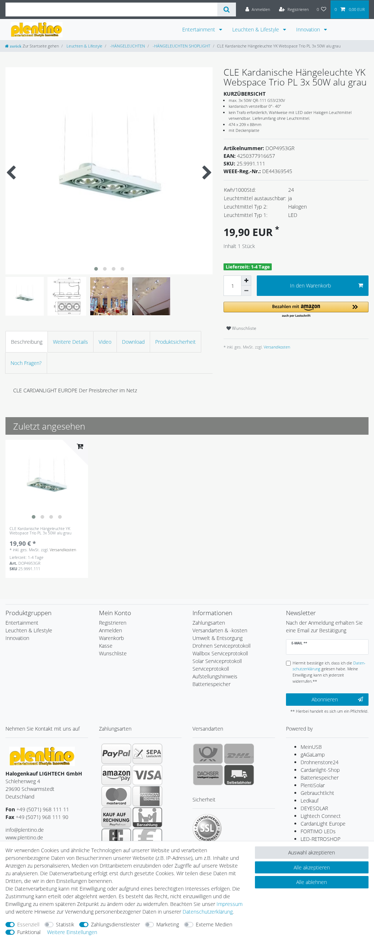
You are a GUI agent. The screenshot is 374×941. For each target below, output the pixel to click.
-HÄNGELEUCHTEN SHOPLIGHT (181, 46)
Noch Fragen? (26, 362)
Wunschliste (243, 328)
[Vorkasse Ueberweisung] (147, 838)
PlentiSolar (313, 785)
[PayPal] (116, 753)
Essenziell (28, 924)
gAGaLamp (313, 754)
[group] (46, 481)
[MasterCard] (116, 796)
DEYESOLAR (314, 808)
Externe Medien (214, 924)
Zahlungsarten (208, 622)
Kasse (105, 645)
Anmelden (110, 630)
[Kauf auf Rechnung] (116, 817)
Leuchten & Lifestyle (256, 29)
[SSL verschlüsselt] (207, 828)
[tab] (26, 342)
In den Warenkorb (310, 285)
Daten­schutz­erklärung (208, 911)
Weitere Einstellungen (72, 932)
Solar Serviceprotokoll (217, 661)
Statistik (65, 924)
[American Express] (147, 796)
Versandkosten (276, 347)
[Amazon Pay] (116, 774)
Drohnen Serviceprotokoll (221, 645)
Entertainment (199, 29)
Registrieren (112, 622)
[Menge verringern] (246, 291)
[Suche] (226, 9)
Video (105, 341)
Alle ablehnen (311, 882)
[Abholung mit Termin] (239, 774)
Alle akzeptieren (312, 867)
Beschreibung (26, 341)
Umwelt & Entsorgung (217, 638)
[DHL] (239, 753)
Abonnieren (325, 699)
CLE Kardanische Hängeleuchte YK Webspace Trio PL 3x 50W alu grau (40, 531)
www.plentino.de (24, 837)
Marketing (167, 924)
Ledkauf (309, 800)
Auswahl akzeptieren (311, 852)
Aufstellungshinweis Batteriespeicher (214, 680)
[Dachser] (208, 774)
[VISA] (147, 774)
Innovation (308, 29)
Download (133, 341)
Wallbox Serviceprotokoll (220, 653)
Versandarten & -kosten (219, 630)
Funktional (29, 932)
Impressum (230, 903)
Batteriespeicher (320, 777)
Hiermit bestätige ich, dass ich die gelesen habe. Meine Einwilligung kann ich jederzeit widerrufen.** (329, 672)
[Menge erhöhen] (246, 280)
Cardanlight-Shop (320, 769)
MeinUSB (311, 746)
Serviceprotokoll (210, 668)
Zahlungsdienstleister (115, 924)
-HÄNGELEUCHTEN (127, 46)
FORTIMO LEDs (318, 831)
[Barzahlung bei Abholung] (147, 817)
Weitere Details (70, 341)
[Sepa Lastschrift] (147, 753)
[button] (296, 310)
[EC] (116, 838)
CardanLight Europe (323, 823)
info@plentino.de (24, 829)
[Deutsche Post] (208, 753)
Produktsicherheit (175, 341)
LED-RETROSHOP (320, 838)
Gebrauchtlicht (317, 792)
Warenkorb (111, 638)
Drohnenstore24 (320, 762)
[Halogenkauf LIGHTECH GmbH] (42, 755)
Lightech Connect (321, 815)
